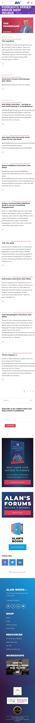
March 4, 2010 (6, 241)
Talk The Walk (8, 243)
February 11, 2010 (7, 312)
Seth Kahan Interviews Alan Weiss (16, 279)
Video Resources (11, 642)
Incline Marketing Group (17, 717)
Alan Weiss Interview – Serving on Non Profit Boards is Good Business (17, 105)
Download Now (17, 482)
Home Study (10, 628)
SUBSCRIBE (10, 425)
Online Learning (11, 625)
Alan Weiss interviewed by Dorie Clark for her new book (16, 138)
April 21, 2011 (5, 163)
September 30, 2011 (7, 100)
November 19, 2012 (7, 75)
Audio (8, 621)
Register (17, 513)
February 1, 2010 (6, 353)
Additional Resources (13, 649)
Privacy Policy (19, 719)
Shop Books (17, 547)
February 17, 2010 (7, 276)
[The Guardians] (17, 25)
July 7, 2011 (5, 135)
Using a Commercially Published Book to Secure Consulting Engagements (16, 205)
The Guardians (8, 41)
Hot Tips (8, 645)
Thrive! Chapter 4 (9, 355)
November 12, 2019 (7, 37)
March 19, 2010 (6, 201)
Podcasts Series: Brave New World (11, 39)
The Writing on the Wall (14, 638)
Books (8, 617)
